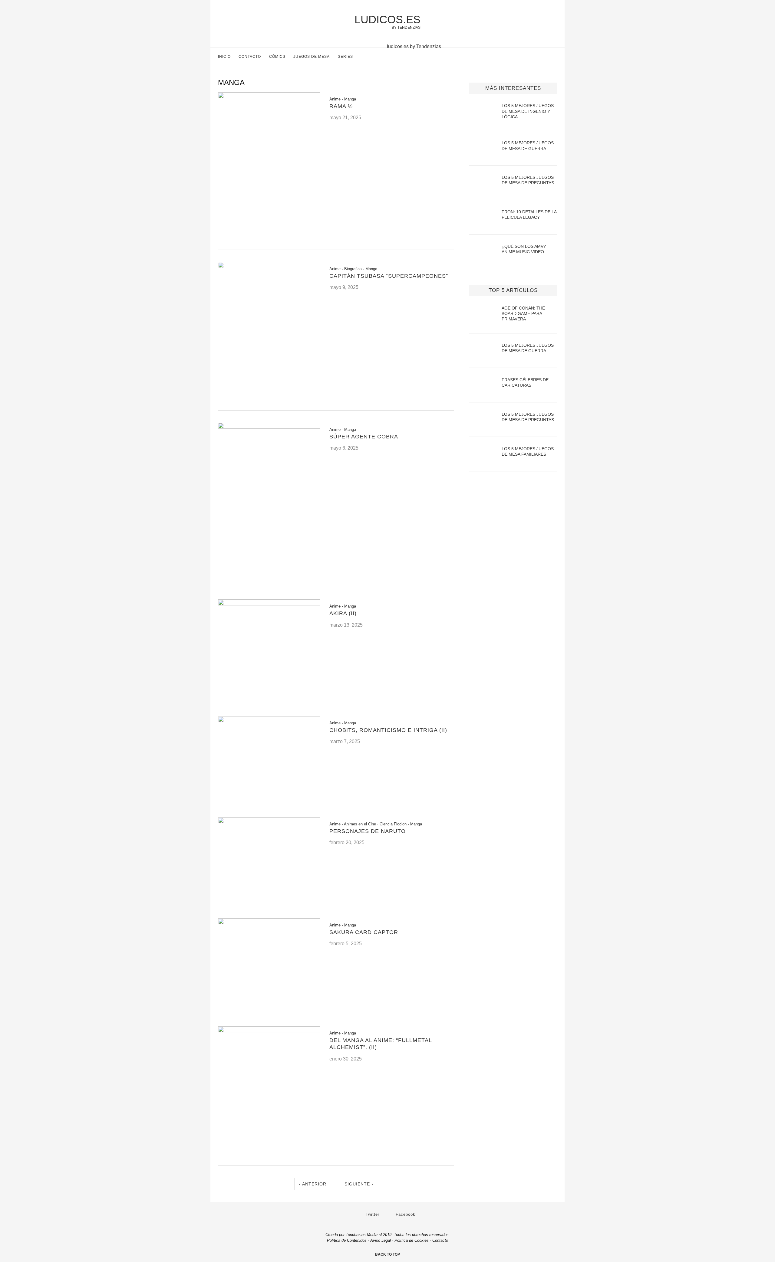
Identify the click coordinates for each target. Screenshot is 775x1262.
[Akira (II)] (269, 603)
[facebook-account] (554, 58)
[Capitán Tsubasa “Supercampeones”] (269, 266)
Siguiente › (359, 1184)
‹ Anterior (312, 1184)
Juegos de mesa (311, 56)
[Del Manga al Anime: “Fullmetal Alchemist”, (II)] (269, 1030)
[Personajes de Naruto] (269, 821)
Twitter (371, 1214)
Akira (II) (343, 613)
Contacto (250, 56)
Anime (335, 99)
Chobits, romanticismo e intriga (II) (388, 730)
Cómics (277, 56)
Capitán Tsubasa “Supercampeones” (388, 276)
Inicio (224, 56)
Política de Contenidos (347, 1240)
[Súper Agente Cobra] (269, 427)
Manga (350, 99)
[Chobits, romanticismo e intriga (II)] (269, 720)
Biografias (353, 269)
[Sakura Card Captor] (269, 922)
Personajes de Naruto (367, 831)
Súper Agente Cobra (363, 437)
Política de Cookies (411, 1240)
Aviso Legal (380, 1240)
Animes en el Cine (360, 824)
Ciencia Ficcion (393, 824)
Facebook (404, 1214)
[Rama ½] (269, 96)
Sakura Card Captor (363, 932)
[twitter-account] (541, 58)
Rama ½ (341, 106)
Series (345, 56)
